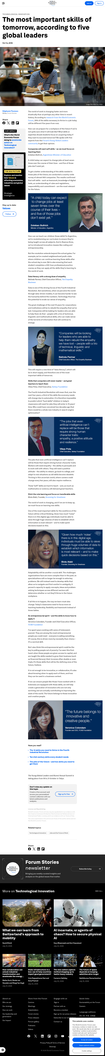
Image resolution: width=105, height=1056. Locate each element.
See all (99, 891)
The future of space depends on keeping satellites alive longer (89, 972)
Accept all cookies (87, 1040)
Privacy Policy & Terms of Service (52, 1043)
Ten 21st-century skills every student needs (49, 757)
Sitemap (52, 1047)
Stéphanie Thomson (10, 111)
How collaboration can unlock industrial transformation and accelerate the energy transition (12, 974)
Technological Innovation (16, 14)
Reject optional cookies (86, 1045)
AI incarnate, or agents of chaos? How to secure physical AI (78, 934)
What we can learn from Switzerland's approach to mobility (23, 934)
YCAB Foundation (35, 625)
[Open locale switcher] (2, 1050)
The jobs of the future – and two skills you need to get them (52, 763)
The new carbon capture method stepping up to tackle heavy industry (64, 972)
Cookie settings (87, 1051)
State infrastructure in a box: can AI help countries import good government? (39, 972)
